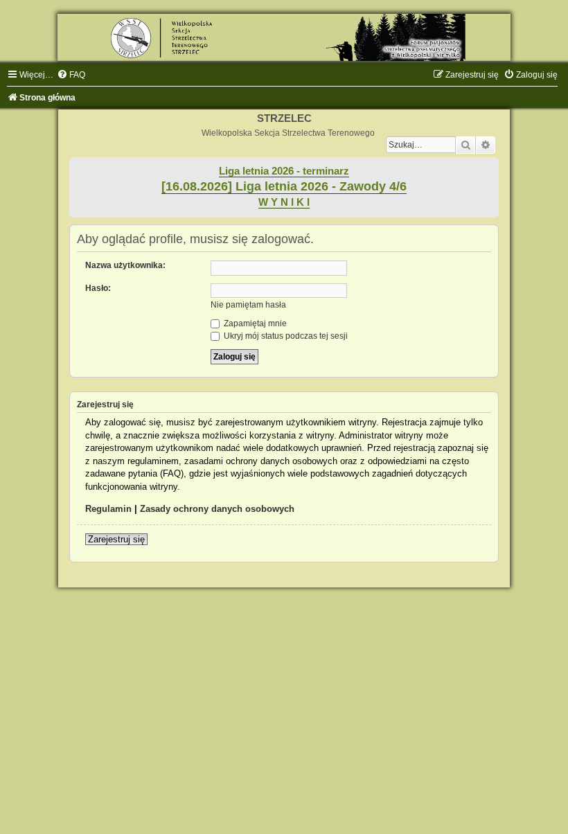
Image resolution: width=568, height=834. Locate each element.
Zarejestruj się (116, 539)
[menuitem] (71, 75)
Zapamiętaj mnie (254, 323)
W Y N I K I (284, 202)
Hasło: (98, 288)
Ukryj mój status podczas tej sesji (285, 336)
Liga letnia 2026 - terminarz (284, 171)
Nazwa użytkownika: (125, 265)
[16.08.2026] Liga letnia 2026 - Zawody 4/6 (284, 186)
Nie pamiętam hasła (248, 305)
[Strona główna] (284, 37)
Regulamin (108, 509)
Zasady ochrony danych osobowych (217, 509)
